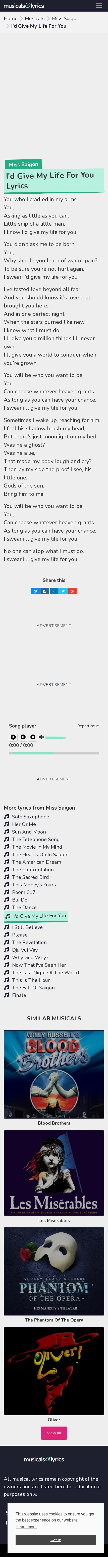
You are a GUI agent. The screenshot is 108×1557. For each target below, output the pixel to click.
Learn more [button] (26, 1527)
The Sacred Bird (30, 877)
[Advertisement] (54, 90)
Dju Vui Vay (24, 950)
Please (19, 934)
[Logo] (27, 6)
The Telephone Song (35, 839)
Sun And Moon (28, 831)
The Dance (24, 907)
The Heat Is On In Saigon (40, 854)
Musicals (35, 18)
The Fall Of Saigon (33, 987)
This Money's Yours (33, 884)
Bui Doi (20, 899)
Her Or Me (23, 824)
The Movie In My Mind (36, 847)
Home (11, 18)
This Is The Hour (30, 980)
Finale (18, 995)
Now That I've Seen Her (38, 965)
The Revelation (29, 942)
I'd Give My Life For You (39, 916)
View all (54, 1433)
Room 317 (23, 892)
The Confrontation (32, 869)
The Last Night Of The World (45, 972)
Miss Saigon (65, 18)
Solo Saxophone (30, 816)
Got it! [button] (55, 1540)
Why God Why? (29, 957)
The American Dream (36, 862)
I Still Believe (27, 927)
